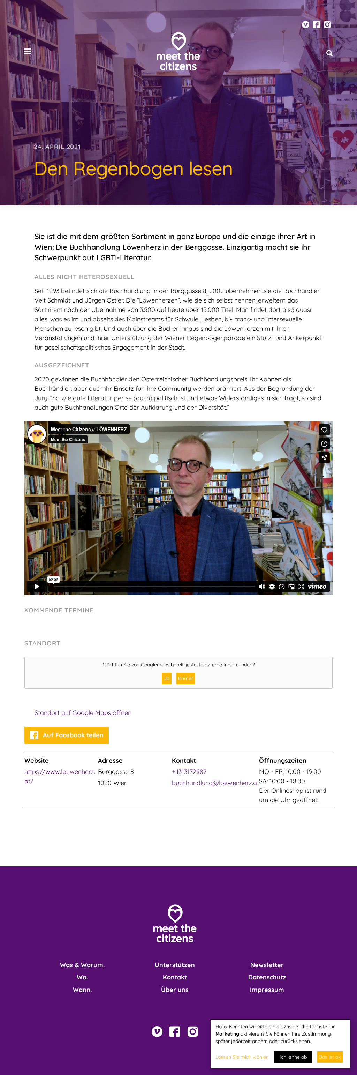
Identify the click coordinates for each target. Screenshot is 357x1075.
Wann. (82, 990)
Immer (185, 678)
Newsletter (267, 965)
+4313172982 (189, 772)
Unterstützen (175, 965)
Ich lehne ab (293, 1057)
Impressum (267, 990)
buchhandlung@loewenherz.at (215, 783)
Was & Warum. (82, 965)
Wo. (82, 977)
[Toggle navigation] (27, 50)
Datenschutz (267, 977)
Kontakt (175, 977)
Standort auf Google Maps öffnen (83, 713)
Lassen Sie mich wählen (242, 1057)
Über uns (175, 990)
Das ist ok (330, 1057)
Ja (166, 678)
